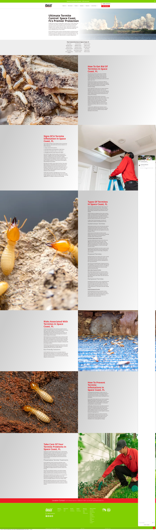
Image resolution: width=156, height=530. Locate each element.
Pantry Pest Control (78, 48)
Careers (59, 510)
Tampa (91, 520)
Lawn (64, 510)
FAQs (84, 512)
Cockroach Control (69, 48)
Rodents (78, 508)
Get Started (106, 6)
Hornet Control (78, 43)
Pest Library (85, 509)
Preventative (72, 510)
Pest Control (70, 5)
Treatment (72, 509)
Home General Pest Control (69, 52)
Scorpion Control (78, 51)
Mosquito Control (78, 47)
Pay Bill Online (85, 513)
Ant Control (69, 43)
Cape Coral (91, 510)
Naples (91, 513)
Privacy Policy (82, 528)
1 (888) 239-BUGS (106, 3)
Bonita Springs (92, 512)
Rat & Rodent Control (78, 50)
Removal (78, 509)
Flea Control (69, 50)
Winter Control (87, 51)
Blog (83, 510)
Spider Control (87, 45)
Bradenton (91, 514)
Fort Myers (91, 509)
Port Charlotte (92, 516)
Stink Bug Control (87, 47)
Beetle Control (69, 47)
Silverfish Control (87, 43)
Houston (91, 522)
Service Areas (93, 5)
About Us (64, 5)
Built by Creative (107, 528)
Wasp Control (86, 50)
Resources (87, 5)
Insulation (81, 5)
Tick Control (87, 48)
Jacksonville (92, 519)
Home (65, 509)
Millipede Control (78, 45)
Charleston (91, 515)
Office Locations (93, 508)
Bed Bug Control (69, 45)
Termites (76, 5)
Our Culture (60, 509)
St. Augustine (92, 521)
